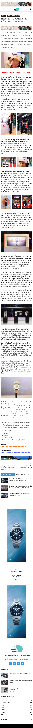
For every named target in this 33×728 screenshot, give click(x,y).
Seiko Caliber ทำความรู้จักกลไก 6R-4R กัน (20, 673)
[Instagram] (14, 663)
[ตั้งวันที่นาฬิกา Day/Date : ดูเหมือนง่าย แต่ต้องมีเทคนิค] (4, 682)
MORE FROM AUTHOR (22, 475)
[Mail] (18, 663)
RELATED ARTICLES (8, 475)
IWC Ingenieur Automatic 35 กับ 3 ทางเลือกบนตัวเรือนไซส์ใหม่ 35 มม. (8, 467)
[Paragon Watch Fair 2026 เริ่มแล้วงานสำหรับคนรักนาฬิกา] (4, 495)
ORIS (2, 714)
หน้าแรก (2, 13)
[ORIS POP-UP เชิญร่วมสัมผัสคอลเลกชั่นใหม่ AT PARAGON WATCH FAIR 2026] (4, 488)
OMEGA (3, 717)
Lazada (6, 435)
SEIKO (2, 705)
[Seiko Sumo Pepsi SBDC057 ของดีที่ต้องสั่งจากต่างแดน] (4, 690)
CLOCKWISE (4, 700)
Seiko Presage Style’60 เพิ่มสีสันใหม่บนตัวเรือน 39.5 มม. (24, 466)
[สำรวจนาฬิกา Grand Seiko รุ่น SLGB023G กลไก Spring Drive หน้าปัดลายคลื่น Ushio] (16, 573)
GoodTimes (5, 24)
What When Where (10, 13)
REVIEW (3, 712)
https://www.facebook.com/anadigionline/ (14, 447)
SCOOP (3, 710)
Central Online (8, 438)
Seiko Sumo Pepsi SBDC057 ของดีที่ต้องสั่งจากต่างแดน (20, 688)
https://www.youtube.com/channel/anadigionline (16, 453)
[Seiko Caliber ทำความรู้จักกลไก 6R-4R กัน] (4, 675)
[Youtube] (22, 663)
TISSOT (3, 16)
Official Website (8, 431)
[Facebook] (10, 663)
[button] (31, 9)
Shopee (6, 433)
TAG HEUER (4, 719)
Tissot (2, 32)
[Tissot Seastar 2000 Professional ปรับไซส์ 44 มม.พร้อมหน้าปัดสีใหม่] (4, 480)
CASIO (2, 707)
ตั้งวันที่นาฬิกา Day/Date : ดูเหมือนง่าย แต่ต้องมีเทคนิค (21, 681)
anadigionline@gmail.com (19, 659)
